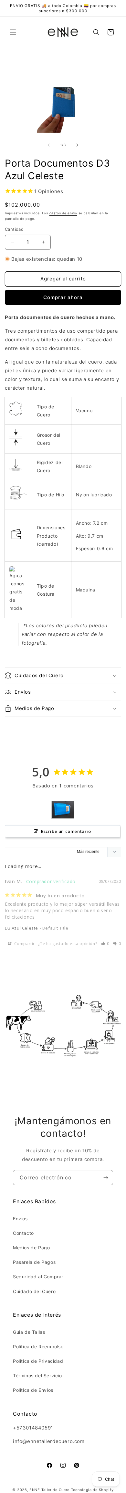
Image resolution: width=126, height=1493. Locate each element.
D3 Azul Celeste (21, 928)
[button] (13, 32)
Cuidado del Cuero (34, 1291)
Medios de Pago (31, 1247)
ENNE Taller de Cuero (49, 1490)
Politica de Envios (33, 1390)
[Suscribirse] (106, 1177)
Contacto (23, 1233)
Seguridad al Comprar (38, 1276)
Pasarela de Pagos (34, 1262)
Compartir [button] (24, 943)
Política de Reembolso (38, 1346)
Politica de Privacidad (38, 1361)
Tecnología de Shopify (92, 1490)
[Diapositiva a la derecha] (77, 145)
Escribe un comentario (66, 831)
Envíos (20, 1218)
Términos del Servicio (37, 1375)
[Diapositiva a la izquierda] (49, 145)
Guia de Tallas (29, 1332)
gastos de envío (63, 213)
